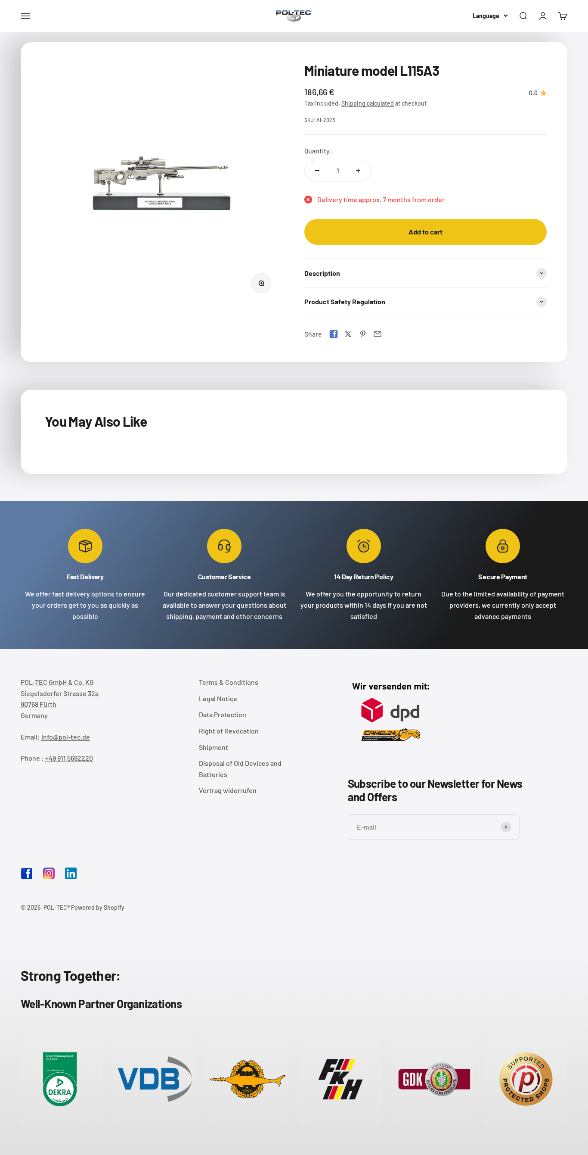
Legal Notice (218, 698)
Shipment (213, 747)
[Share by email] (377, 334)
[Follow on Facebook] (27, 877)
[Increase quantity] (358, 170)
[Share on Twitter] (348, 334)
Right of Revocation (229, 731)
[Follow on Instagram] (49, 873)
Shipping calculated (367, 103)
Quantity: (318, 151)
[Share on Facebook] (333, 334)
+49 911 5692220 (69, 758)
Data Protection (222, 714)
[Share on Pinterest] (363, 334)
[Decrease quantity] (317, 170)
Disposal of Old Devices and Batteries (240, 768)
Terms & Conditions (228, 682)
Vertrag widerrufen (228, 790)
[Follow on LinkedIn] (71, 873)
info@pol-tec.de (65, 737)
